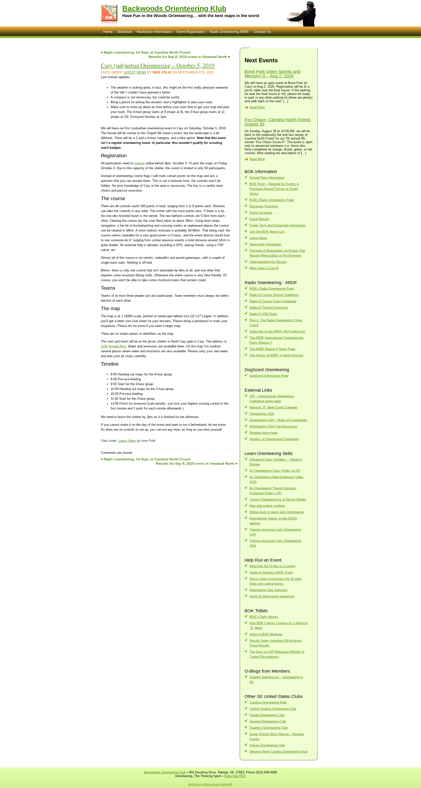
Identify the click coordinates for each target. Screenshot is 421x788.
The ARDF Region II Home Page (272, 349)
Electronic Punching (263, 206)
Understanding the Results (268, 262)
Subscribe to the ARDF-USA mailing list (277, 331)
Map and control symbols (267, 506)
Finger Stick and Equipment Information (277, 225)
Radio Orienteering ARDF (229, 32)
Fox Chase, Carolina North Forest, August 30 (278, 122)
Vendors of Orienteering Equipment (274, 439)
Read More (257, 107)
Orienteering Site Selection (268, 590)
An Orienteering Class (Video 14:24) (274, 471)
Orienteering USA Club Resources (273, 426)
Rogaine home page (263, 433)
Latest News (135, 72)
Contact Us (262, 32)
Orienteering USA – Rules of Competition (278, 420)
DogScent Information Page (268, 376)
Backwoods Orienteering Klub (174, 8)
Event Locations (260, 212)
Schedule (124, 32)
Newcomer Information (154, 32)
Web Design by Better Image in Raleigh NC (210, 784)
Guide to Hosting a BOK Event (271, 572)
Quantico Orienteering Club (268, 728)
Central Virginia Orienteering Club (272, 709)
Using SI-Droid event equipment (271, 596)
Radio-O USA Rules (263, 314)
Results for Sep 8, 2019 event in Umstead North (188, 57)
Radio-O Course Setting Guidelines (274, 295)
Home (108, 32)
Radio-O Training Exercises (268, 307)
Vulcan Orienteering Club (267, 745)
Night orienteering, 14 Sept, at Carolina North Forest (147, 52)
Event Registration (191, 32)
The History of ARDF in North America (276, 355)
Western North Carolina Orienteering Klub (278, 751)
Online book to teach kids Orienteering (276, 512)
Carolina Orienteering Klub (267, 702)
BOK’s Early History (263, 617)
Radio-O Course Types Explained (272, 301)
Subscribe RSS (235, 776)
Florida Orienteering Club (266, 715)
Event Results (259, 219)
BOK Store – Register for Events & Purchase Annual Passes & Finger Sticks (274, 188)
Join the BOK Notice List (267, 231)
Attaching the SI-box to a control (272, 566)
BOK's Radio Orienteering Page (271, 200)
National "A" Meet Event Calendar (273, 407)
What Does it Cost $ (263, 268)
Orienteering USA (261, 414)
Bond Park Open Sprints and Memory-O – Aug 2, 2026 (272, 73)
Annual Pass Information (266, 177)
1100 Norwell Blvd (113, 346)
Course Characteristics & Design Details (277, 499)
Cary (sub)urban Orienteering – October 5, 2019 (157, 65)
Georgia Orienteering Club (267, 721)
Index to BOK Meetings (266, 634)
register (139, 163)
